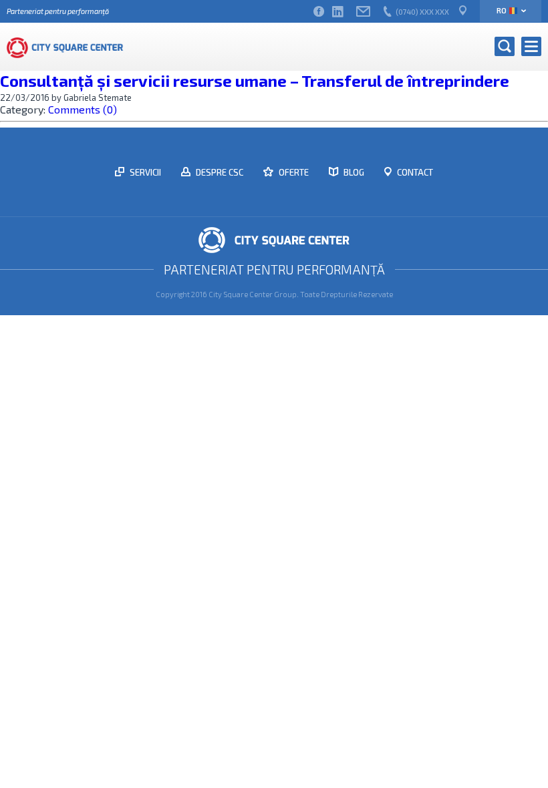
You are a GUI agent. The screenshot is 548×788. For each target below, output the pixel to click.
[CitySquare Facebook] (318, 11)
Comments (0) (82, 109)
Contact (414, 172)
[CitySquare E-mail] (363, 11)
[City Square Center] (65, 47)
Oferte (293, 172)
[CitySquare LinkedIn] (337, 11)
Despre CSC (218, 172)
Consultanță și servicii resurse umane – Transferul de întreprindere (254, 80)
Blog (352, 172)
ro (502, 10)
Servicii (144, 172)
